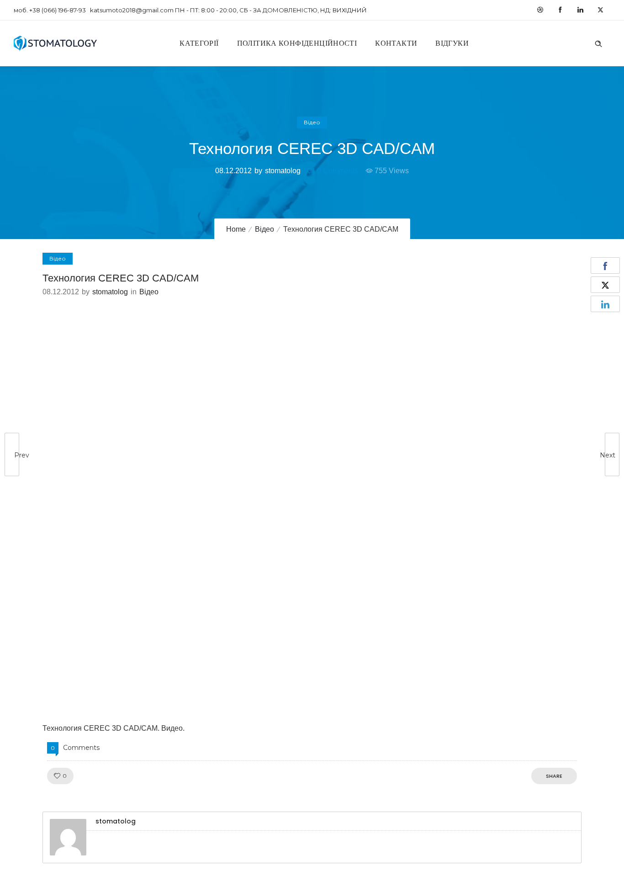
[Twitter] (600, 10)
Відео (264, 229)
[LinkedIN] (580, 10)
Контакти (396, 43)
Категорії (199, 43)
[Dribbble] (540, 10)
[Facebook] (560, 10)
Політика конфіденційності (297, 43)
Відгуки (452, 43)
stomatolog (283, 171)
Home (236, 229)
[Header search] (598, 42)
